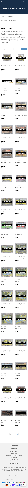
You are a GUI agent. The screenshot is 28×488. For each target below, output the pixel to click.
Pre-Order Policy (14, 451)
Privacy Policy (14, 453)
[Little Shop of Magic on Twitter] (10, 475)
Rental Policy (14, 457)
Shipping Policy (14, 459)
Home (2, 16)
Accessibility (14, 448)
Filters (24, 49)
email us (17, 467)
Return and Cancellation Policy (14, 455)
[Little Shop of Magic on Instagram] (15, 475)
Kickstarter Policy (14, 450)
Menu (4, 1)
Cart (26, 1)
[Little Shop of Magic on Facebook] (12, 475)
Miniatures (10, 16)
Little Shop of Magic (14, 8)
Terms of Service (14, 460)
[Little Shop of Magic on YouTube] (17, 475)
